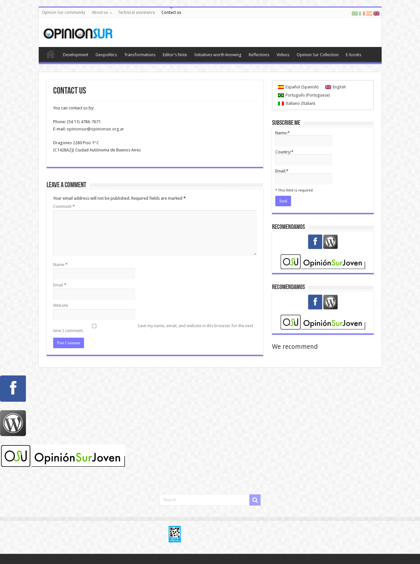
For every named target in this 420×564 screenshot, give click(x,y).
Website (60, 305)
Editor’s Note (175, 54)
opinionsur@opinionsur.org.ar (95, 128)
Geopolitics (106, 54)
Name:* (282, 132)
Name (60, 264)
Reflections (259, 54)
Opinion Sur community (63, 12)
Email (59, 284)
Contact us (171, 12)
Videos (283, 54)
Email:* (281, 171)
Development (75, 54)
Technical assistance (136, 12)
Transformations (140, 54)
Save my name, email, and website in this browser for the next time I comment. (153, 328)
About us (100, 12)
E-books (353, 54)
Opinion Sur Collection (318, 54)
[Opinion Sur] (78, 32)
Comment (64, 206)
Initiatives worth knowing (218, 54)
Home (50, 54)
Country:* (284, 151)
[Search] (255, 500)
